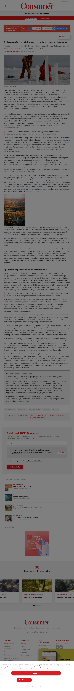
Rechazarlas (24, 680)
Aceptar (36, 673)
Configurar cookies (37, 686)
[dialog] (37, 676)
